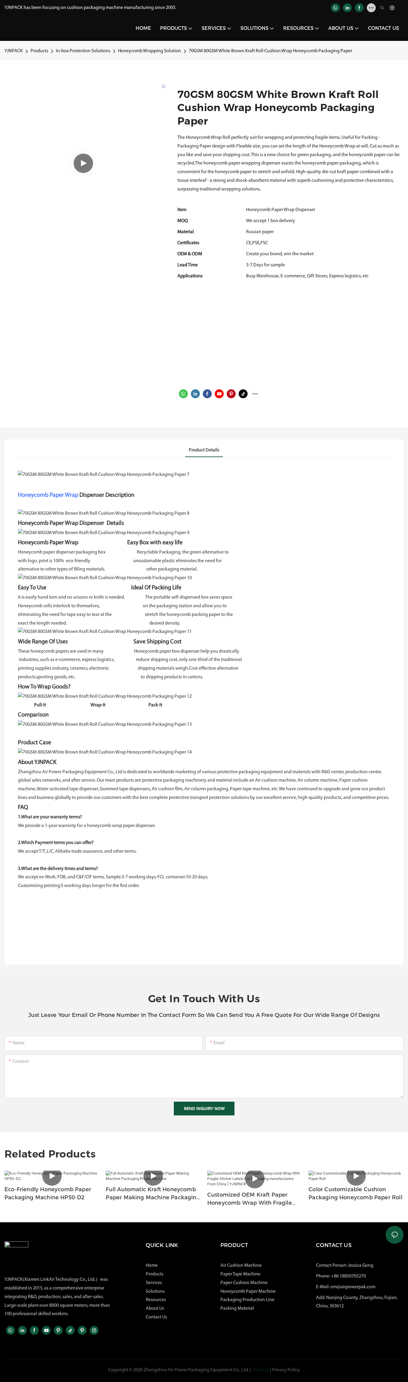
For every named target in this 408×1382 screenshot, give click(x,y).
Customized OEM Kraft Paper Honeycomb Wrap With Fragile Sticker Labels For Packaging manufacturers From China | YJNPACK (249, 1199)
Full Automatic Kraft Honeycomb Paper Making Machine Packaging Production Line (153, 1194)
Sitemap (261, 1370)
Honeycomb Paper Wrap (48, 495)
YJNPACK (13, 51)
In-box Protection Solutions (83, 51)
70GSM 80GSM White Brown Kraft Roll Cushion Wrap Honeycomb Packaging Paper (270, 51)
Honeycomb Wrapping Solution (149, 51)
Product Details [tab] (204, 450)
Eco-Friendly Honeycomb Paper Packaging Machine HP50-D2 (47, 1193)
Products (39, 51)
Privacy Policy (286, 1370)
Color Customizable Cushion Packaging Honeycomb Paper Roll (355, 1193)
